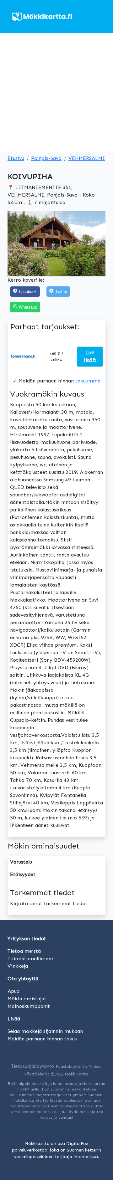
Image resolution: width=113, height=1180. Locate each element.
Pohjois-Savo (46, 158)
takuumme (87, 381)
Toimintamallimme (30, 959)
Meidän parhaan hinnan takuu (42, 1039)
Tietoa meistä (24, 951)
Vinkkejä (18, 966)
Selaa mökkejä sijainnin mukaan (45, 1031)
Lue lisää (90, 356)
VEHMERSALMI (86, 158)
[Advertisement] (56, 92)
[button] (15, 243)
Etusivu (16, 158)
